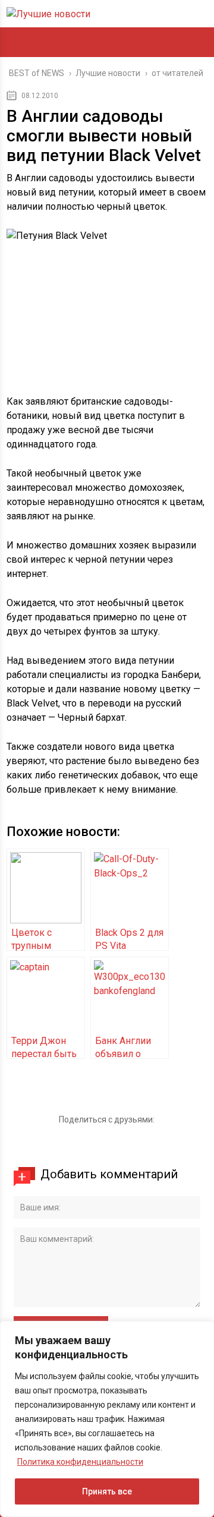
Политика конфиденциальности (80, 1461)
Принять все (107, 1491)
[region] (107, 1419)
